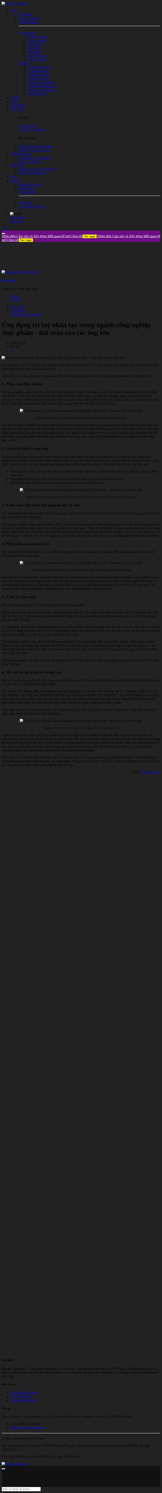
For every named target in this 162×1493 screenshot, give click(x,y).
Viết (4, 228)
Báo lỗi (15, 300)
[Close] (3, 233)
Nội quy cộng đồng (23, 1400)
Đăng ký (16, 221)
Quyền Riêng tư (21, 1396)
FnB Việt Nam (150, 772)
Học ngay (89, 236)
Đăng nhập (17, 217)
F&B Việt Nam (9, 280)
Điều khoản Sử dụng (24, 1392)
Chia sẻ (15, 296)
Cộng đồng (17, 311)
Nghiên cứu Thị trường (25, 314)
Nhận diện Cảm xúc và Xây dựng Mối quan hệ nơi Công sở (48, 236)
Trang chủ (17, 307)
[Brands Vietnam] (14, 3)
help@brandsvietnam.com (27, 1427)
